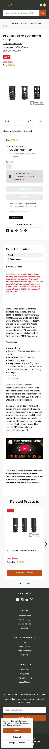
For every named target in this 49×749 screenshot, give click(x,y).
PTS (24, 643)
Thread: (14, 146)
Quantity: (10, 162)
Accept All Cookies (17, 743)
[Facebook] (7, 230)
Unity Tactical (24, 647)
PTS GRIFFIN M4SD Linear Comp (23, 550)
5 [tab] (29, 583)
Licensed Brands (24, 616)
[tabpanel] (24, 543)
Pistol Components (24, 678)
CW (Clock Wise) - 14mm (21, 150)
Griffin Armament (24, 651)
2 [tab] (22, 583)
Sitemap (24, 628)
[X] (21, 230)
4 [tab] (27, 583)
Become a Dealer (24, 624)
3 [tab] (24, 583)
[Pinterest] (25, 230)
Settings (17, 730)
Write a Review (22, 47)
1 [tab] (20, 583)
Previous (3, 544)
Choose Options (24, 572)
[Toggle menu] (4, 5)
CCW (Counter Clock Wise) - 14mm (25, 155)
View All (24, 655)
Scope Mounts (24, 682)
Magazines (24, 674)
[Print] (16, 230)
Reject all (17, 737)
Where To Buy (24, 620)
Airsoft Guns (25, 670)
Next (45, 544)
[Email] (12, 230)
